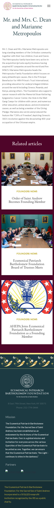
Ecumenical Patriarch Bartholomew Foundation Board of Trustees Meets (27, 264)
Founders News (27, 191)
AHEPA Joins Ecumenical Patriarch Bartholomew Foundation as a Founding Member (27, 331)
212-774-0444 (30, 407)
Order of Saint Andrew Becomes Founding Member (27, 200)
